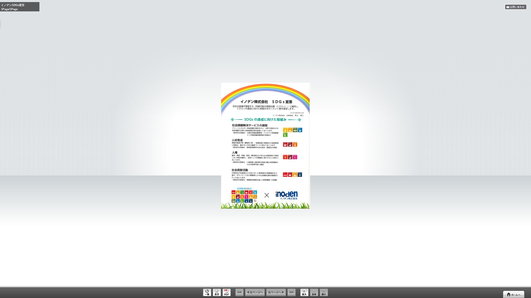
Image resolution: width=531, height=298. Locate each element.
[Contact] (516, 7)
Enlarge (304, 292)
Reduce (323, 292)
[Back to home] (514, 294)
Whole (314, 292)
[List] (207, 295)
